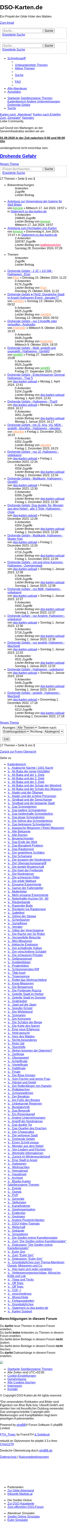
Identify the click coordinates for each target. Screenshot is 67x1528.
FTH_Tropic (8, 1434)
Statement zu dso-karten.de (29, 211)
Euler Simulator (17, 1519)
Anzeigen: (9, 727)
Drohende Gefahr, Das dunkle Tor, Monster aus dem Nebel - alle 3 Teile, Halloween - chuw (35, 509)
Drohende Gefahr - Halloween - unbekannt (35, 669)
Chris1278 (7, 1444)
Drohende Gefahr (18, 155)
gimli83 (18, 354)
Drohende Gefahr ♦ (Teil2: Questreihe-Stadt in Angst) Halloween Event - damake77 (35, 296)
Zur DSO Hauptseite (20, 1503)
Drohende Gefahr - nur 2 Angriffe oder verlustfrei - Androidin (32, 323)
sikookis (18, 431)
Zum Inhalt (7, 22)
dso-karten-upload (25, 381)
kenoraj (18, 208)
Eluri (16, 277)
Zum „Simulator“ (10, 117)
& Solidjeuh (42, 1434)
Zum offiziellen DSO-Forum (25, 1506)
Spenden (28, 117)
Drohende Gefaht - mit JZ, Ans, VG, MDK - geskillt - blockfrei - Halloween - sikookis (35, 426)
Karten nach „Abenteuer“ (16, 114)
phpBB (21, 1424)
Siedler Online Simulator (23, 1516)
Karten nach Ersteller (47, 114)
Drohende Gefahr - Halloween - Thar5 (32, 401)
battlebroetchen (50, 244)
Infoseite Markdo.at (19, 1493)
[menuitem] (31, 65)
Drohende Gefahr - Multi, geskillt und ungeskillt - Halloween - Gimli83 (31, 349)
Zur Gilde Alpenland (20, 1490)
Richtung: (37, 731)
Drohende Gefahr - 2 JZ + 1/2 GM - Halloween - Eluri (30, 272)
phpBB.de (45, 1450)
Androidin (19, 327)
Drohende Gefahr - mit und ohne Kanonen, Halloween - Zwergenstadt (35, 564)
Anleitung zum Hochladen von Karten (32, 228)
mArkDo (18, 301)
